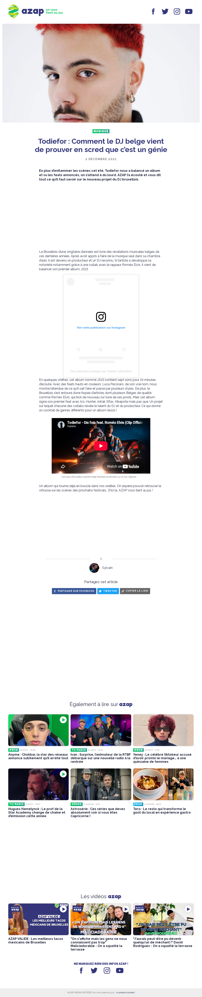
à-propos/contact (126, 992)
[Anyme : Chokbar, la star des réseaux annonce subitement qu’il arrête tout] (38, 730)
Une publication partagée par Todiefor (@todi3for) (101, 371)
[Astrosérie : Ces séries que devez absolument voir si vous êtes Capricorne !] (101, 784)
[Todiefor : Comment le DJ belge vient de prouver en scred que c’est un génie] (101, 73)
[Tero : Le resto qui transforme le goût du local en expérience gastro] (163, 784)
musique (101, 131)
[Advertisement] (101, 215)
